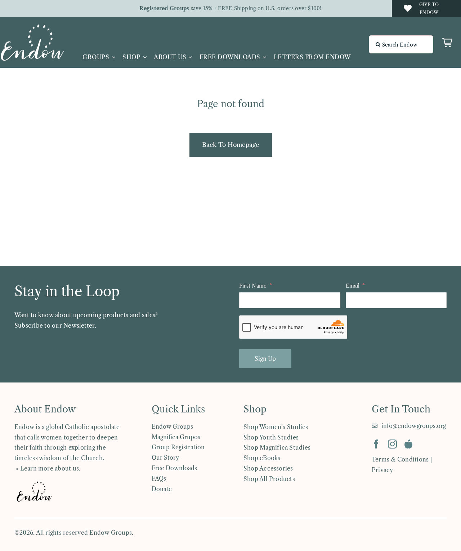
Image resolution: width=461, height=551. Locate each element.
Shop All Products (269, 478)
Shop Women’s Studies (275, 426)
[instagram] (392, 444)
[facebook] (376, 444)
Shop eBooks (262, 458)
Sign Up (265, 358)
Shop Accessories (268, 468)
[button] (447, 42)
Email (353, 286)
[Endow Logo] (32, 27)
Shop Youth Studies (271, 437)
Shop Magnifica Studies (276, 447)
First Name (253, 286)
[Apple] (408, 444)
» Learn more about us (46, 468)
